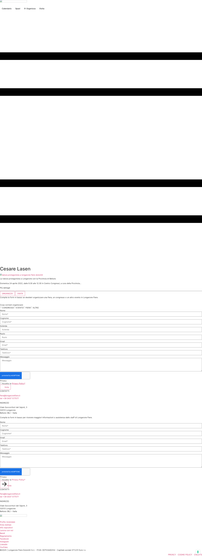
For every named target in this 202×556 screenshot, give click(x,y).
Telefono (4, 349)
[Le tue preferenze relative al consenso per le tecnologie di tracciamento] (198, 552)
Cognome (4, 318)
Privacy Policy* (18, 383)
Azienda (3, 326)
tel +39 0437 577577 (9, 398)
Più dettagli (5, 288)
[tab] (7, 293)
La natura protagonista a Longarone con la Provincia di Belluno (28, 278)
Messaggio (5, 357)
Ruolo (2, 334)
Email (2, 341)
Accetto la (13, 383)
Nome (2, 310)
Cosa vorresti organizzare (11, 305)
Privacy (3, 381)
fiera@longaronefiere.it (10, 395)
